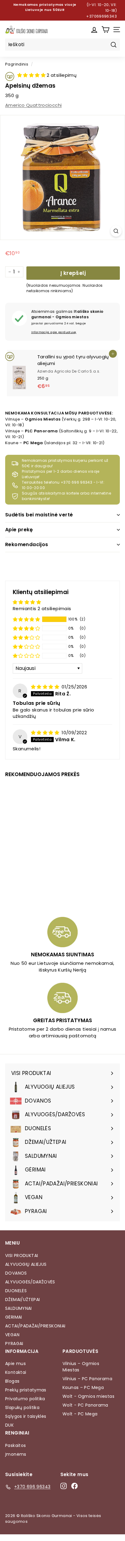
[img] (45, 687)
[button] (32, 75)
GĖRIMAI (13, 1317)
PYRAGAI (14, 1343)
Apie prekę (19, 529)
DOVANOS (16, 1273)
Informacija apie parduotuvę (53, 332)
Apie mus (15, 1363)
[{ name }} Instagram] (63, 1485)
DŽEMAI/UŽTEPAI (22, 1299)
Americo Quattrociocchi (33, 105)
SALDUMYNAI (18, 1308)
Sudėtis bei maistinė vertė (39, 514)
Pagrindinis (16, 64)
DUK (9, 1425)
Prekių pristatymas (25, 1390)
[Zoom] (116, 231)
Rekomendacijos (26, 544)
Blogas (12, 1381)
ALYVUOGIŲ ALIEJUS (25, 1264)
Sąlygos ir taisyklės (25, 1416)
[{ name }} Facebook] (74, 1485)
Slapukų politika (22, 1407)
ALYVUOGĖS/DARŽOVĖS (30, 1282)
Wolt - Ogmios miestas (88, 1396)
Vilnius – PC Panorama (87, 1379)
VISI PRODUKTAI (21, 1255)
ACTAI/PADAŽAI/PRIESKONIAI (35, 1326)
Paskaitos (15, 1445)
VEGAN (12, 1335)
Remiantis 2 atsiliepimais (42, 608)
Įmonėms (15, 1454)
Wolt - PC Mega (79, 1414)
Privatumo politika (25, 1399)
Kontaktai (15, 1372)
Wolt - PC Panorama (85, 1405)
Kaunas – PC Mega (83, 1387)
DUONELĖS (16, 1291)
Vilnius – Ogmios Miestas (80, 1366)
